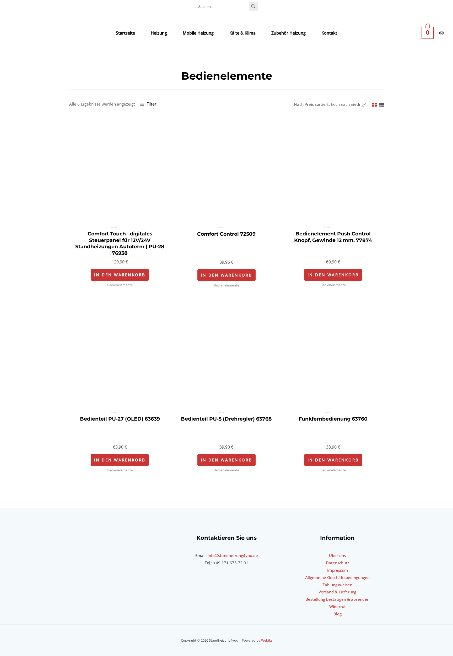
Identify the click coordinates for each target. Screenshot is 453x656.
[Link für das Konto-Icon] (441, 33)
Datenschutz (337, 562)
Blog (337, 613)
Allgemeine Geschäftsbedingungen (337, 577)
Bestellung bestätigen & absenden (337, 599)
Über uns (337, 555)
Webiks (266, 640)
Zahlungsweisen (337, 584)
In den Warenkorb (119, 274)
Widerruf (337, 606)
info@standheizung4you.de (233, 555)
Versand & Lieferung (337, 591)
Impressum (337, 570)
